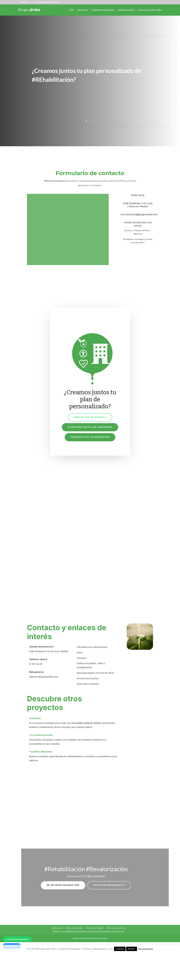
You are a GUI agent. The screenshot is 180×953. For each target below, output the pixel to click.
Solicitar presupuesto (126, 10)
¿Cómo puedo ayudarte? (17, 939)
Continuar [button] (120, 949)
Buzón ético (57, 928)
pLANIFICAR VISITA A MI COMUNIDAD (90, 427)
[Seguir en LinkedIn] (127, 250)
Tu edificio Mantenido (40, 751)
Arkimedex (35, 718)
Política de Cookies (74, 928)
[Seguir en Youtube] (140, 250)
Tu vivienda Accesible (41, 735)
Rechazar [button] (131, 949)
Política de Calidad (94, 928)
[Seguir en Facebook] (119, 250)
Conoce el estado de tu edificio (150, 10)
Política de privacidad (115, 928)
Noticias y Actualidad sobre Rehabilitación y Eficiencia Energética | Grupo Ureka (88, 931)
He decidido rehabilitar (63, 885)
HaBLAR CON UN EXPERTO (90, 417)
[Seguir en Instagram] (134, 250)
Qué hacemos (82, 10)
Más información (145, 949)
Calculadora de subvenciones (102, 10)
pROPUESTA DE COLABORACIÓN (90, 437)
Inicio (71, 10)
